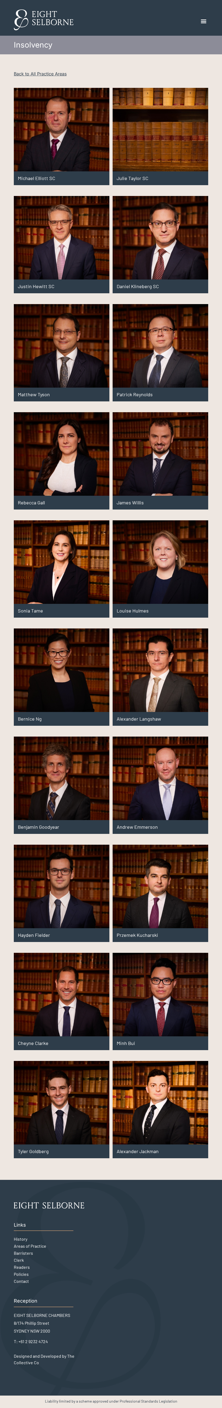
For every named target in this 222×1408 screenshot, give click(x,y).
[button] (203, 21)
